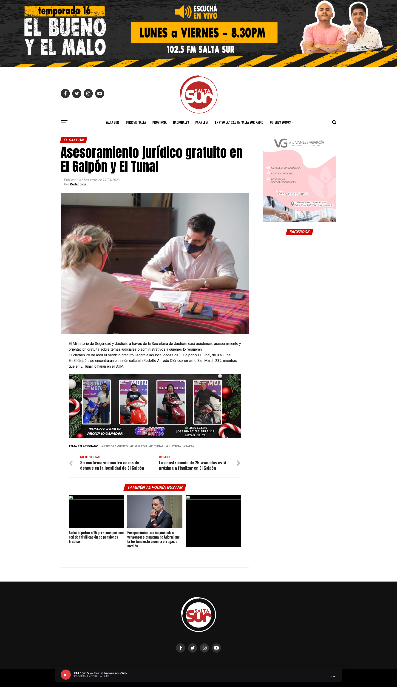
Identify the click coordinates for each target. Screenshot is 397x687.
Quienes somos (280, 122)
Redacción (78, 184)
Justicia (174, 446)
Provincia (159, 122)
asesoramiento (115, 446)
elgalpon (139, 446)
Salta (189, 446)
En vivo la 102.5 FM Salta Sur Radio (239, 122)
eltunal (157, 446)
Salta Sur (112, 122)
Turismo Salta (135, 122)
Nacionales (181, 122)
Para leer (202, 122)
